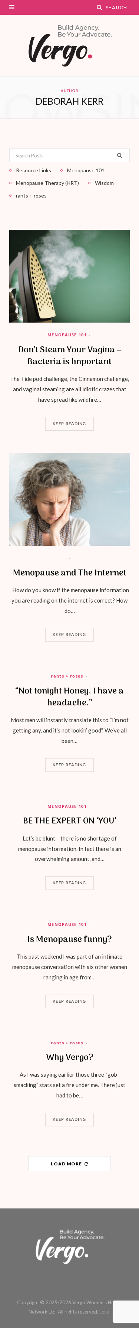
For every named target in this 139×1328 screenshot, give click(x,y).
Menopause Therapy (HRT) (47, 183)
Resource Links (33, 170)
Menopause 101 (67, 334)
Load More (67, 1164)
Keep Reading (69, 424)
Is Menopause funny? (69, 940)
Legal (104, 1312)
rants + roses (67, 676)
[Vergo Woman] (69, 45)
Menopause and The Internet (69, 573)
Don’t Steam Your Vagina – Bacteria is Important (69, 356)
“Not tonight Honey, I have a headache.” (69, 697)
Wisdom (104, 183)
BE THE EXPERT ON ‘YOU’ (69, 821)
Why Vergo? (69, 1058)
